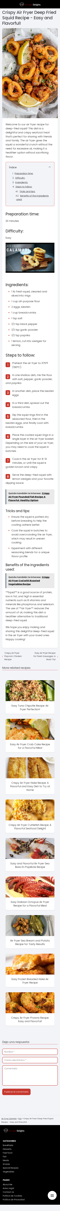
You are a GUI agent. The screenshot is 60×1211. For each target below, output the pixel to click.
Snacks (6, 1164)
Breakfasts (8, 1145)
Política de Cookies (12, 1195)
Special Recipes (10, 1167)
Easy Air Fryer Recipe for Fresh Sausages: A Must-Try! (44, 656)
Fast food (7, 1152)
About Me (7, 1184)
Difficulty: (20, 178)
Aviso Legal (8, 1188)
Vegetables (8, 1171)
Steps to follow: (23, 186)
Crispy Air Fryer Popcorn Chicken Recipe (13, 656)
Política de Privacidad (14, 1199)
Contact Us (8, 1192)
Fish (5, 1156)
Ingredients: (21, 182)
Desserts (7, 1149)
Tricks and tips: (27, 191)
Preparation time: (24, 173)
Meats (6, 1160)
